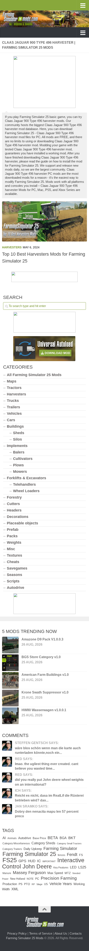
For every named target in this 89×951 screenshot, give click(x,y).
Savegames (17, 568)
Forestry (14, 497)
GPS (22, 861)
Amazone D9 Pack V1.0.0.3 (42, 639)
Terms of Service (40, 933)
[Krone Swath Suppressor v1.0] (10, 698)
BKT (72, 838)
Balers (18, 452)
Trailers (13, 407)
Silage (39, 884)
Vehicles (14, 413)
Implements (17, 446)
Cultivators (22, 459)
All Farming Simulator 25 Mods (34, 375)
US (46, 884)
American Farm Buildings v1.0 (45, 674)
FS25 (9, 860)
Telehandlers (24, 484)
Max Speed (55, 873)
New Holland (17, 878)
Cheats (13, 562)
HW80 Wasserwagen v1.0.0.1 (44, 710)
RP (33, 884)
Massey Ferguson (29, 872)
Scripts (13, 581)
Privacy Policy (17, 933)
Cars (11, 420)
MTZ (68, 873)
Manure (6, 873)
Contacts (76, 933)
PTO (27, 884)
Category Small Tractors (69, 843)
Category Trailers (12, 849)
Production (9, 884)
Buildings (15, 426)
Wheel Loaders (26, 491)
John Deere (37, 866)
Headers (14, 510)
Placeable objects (22, 523)
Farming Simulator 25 (29, 854)
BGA (63, 838)
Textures (14, 555)
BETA (53, 838)
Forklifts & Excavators (26, 478)
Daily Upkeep (33, 849)
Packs (12, 536)
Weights (14, 542)
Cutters (13, 504)
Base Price (39, 838)
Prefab (12, 530)
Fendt (72, 854)
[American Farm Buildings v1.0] (10, 680)
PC (37, 878)
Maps (11, 381)
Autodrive (15, 588)
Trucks (13, 401)
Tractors (14, 388)
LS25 (82, 867)
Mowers (20, 471)
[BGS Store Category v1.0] (10, 662)
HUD (31, 861)
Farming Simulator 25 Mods (24, 938)
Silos (17, 439)
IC (39, 861)
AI (4, 838)
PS (20, 884)
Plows (18, 465)
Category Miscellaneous (16, 843)
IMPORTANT (49, 861)
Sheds (18, 433)
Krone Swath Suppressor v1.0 (45, 692)
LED (73, 867)
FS (81, 855)
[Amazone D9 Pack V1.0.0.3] (10, 645)
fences (61, 855)
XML (14, 889)
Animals (12, 838)
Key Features (60, 867)
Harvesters (12, 247)
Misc (11, 549)
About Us (60, 933)
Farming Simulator (60, 848)
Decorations (17, 517)
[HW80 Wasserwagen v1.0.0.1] (10, 715)
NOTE (30, 878)
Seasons (14, 575)
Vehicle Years (60, 884)
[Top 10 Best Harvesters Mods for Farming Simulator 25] (44, 221)
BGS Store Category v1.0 (41, 657)
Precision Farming (59, 878)
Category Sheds (43, 843)
